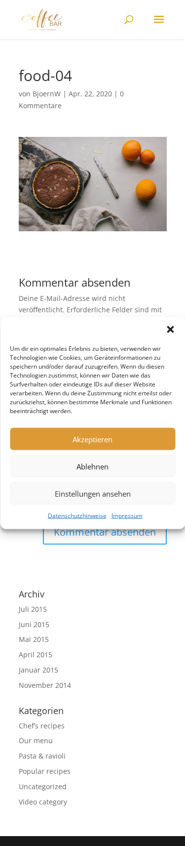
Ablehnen (92, 466)
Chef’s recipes (42, 725)
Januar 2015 (38, 670)
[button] (170, 330)
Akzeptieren (92, 439)
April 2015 (35, 654)
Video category (43, 801)
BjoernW (47, 93)
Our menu (36, 740)
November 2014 (45, 685)
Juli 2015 (33, 609)
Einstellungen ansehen (93, 493)
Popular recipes (45, 771)
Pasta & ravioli (42, 756)
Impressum (127, 515)
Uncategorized (43, 786)
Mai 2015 (34, 639)
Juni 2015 (34, 624)
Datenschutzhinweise (77, 515)
